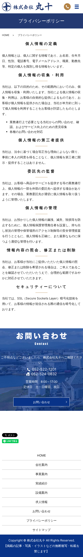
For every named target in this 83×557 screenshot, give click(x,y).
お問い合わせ (41, 402)
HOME (5, 35)
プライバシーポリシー (41, 520)
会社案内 (41, 465)
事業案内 (41, 474)
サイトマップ (41, 530)
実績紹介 (41, 483)
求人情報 (41, 502)
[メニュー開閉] (77, 7)
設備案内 (41, 493)
